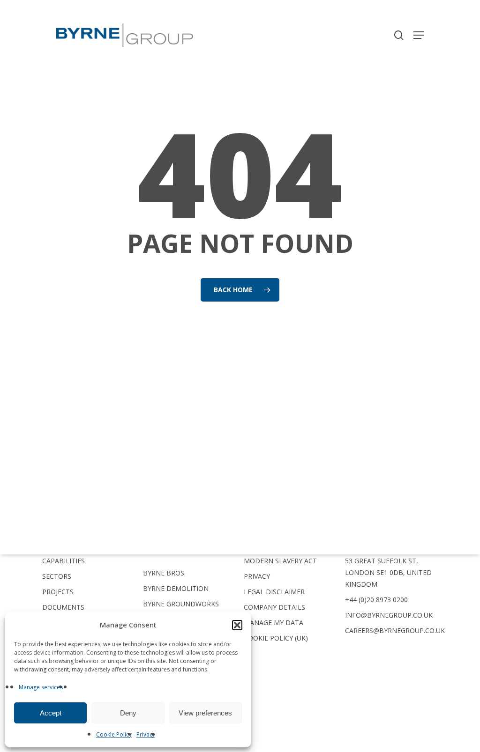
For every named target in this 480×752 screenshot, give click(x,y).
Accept (50, 713)
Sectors (56, 576)
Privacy (145, 734)
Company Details (274, 607)
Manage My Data (273, 622)
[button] (237, 625)
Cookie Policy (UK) (276, 638)
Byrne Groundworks (181, 603)
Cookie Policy (114, 734)
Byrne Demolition (176, 588)
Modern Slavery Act (280, 560)
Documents (63, 607)
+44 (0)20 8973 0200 (376, 599)
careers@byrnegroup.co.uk (395, 630)
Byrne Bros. (164, 572)
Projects (58, 591)
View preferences (205, 713)
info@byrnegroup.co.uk (389, 615)
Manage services (41, 687)
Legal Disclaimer (274, 591)
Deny (128, 713)
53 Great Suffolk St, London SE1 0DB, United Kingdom (388, 572)
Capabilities (63, 560)
